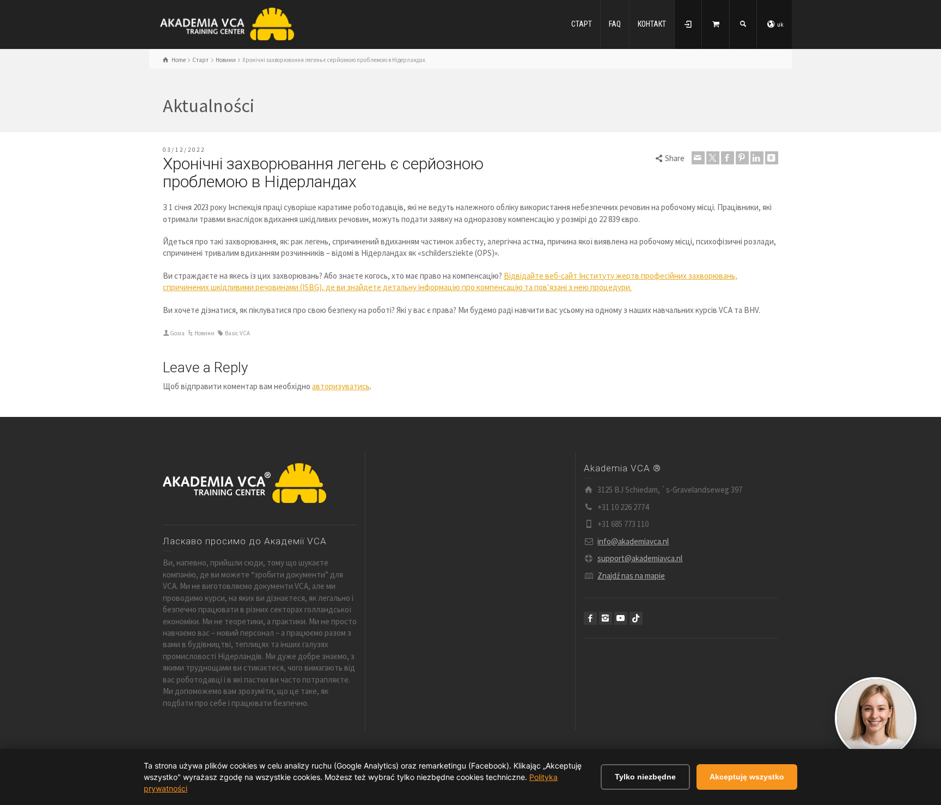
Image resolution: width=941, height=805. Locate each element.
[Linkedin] (756, 157)
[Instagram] (605, 618)
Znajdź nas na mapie (631, 575)
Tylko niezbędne (645, 776)
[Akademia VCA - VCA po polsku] (227, 23)
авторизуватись (341, 386)
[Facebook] (727, 157)
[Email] (698, 157)
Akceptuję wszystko (747, 776)
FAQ (615, 24)
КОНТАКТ (652, 24)
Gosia (177, 333)
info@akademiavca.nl (633, 541)
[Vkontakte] (771, 157)
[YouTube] (620, 618)
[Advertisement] (471, 544)
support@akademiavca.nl (639, 558)
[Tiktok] (636, 618)
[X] (712, 157)
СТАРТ (581, 24)
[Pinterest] (742, 157)
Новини (204, 333)
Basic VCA (237, 333)
